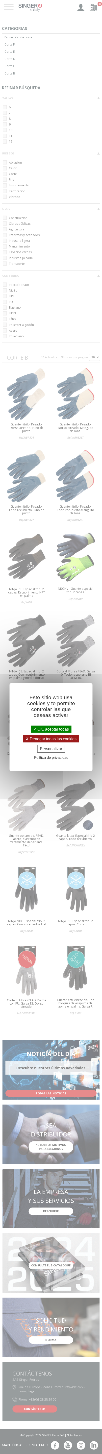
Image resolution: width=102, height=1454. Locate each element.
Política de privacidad (51, 757)
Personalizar (51, 749)
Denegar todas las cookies (52, 739)
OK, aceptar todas (52, 729)
